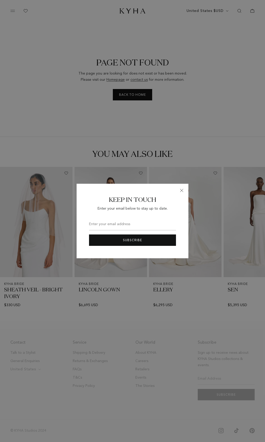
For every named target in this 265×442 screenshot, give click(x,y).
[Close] (181, 190)
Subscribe (132, 240)
